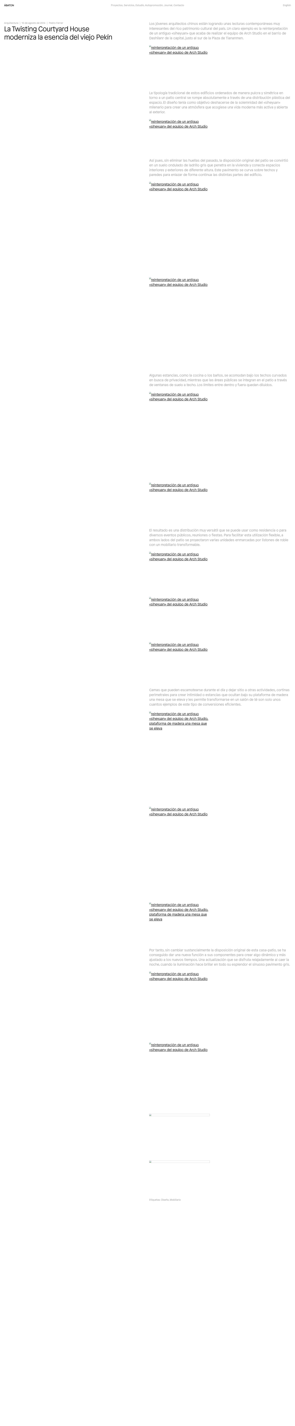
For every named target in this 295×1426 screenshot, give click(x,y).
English (287, 5)
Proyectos (117, 5)
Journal (168, 5)
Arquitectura (11, 22)
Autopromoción (154, 5)
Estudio (140, 5)
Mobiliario (175, 1199)
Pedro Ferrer (56, 22)
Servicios (129, 5)
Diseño (165, 1199)
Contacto (179, 5)
